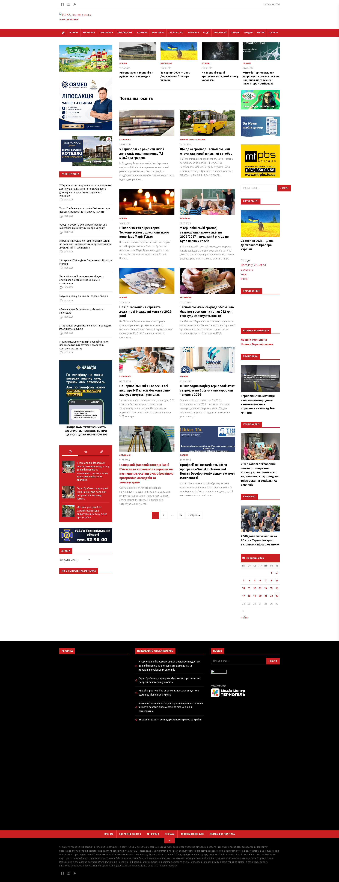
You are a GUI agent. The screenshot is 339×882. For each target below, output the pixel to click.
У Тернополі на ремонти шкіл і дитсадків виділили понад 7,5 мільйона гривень (141, 153)
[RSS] (75, 4)
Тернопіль (89, 32)
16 (277, 588)
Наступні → (194, 515)
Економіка (158, 32)
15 (271, 588)
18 (249, 595)
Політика (141, 32)
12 (255, 588)
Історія (235, 32)
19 (254, 595)
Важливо (185, 218)
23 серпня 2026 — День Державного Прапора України (85, 262)
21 (265, 595)
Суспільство (176, 32)
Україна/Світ (124, 32)
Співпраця (153, 834)
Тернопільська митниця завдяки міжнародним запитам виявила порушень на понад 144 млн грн (258, 404)
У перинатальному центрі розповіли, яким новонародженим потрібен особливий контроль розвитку (84, 345)
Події (206, 32)
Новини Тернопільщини (192, 139)
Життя (260, 32)
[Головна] (63, 33)
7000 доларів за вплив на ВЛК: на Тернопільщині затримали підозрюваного (260, 540)
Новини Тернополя (254, 339)
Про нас (109, 834)
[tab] (70, 452)
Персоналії (220, 32)
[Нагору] (169, 840)
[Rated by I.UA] (245, 673)
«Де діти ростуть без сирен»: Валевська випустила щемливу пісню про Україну (83, 226)
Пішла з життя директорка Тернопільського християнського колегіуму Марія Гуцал (144, 232)
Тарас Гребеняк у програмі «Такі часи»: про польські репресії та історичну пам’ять (84, 210)
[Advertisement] (93, 682)
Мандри (248, 32)
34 (180, 515)
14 (265, 588)
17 (243, 595)
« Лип (245, 617)
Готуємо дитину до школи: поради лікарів (83, 296)
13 (260, 588)
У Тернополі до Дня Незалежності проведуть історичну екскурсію (85, 327)
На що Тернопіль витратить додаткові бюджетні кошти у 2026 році (145, 311)
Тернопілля (106, 32)
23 (276, 595)
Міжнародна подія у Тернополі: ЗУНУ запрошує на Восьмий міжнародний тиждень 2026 (207, 390)
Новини (73, 32)
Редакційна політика (222, 834)
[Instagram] (68, 4)
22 (271, 595)
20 (260, 595)
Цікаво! (273, 32)
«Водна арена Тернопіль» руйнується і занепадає (81, 311)
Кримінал (193, 32)
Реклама (170, 834)
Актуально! (166, 63)
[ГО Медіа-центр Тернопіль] (245, 691)
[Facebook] (62, 4)
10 (243, 588)
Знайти (284, 187)
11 (249, 588)
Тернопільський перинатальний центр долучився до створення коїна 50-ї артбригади (81, 280)
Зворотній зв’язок (130, 834)
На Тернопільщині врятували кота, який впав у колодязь (220, 76)
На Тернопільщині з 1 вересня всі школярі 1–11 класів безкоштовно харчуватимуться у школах (144, 390)
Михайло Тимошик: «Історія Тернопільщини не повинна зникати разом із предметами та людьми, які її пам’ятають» (85, 244)
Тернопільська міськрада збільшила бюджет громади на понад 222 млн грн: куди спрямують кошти (207, 311)
